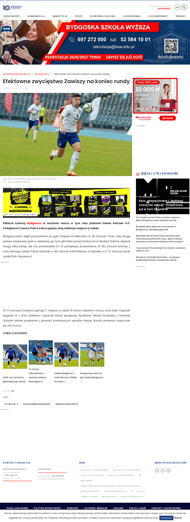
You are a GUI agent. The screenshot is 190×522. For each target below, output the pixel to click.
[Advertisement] (65, 284)
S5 (131, 491)
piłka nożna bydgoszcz (36, 404)
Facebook (157, 470)
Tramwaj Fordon (89, 497)
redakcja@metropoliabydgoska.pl (17, 481)
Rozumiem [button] (166, 518)
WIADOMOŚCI (12, 16)
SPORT (79, 16)
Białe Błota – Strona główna (127, 470)
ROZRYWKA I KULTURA (102, 16)
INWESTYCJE (60, 16)
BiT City (140, 491)
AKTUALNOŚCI (42, 74)
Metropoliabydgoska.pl (16, 74)
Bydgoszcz (164, 8)
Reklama (118, 508)
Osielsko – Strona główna (121, 475)
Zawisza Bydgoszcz (67, 404)
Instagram (168, 470)
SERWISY (181, 16)
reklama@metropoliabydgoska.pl (52, 472)
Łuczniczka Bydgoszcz (115, 491)
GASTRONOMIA (131, 16)
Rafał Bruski (86, 481)
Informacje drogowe (177, 7)
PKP (140, 475)
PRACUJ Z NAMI (137, 508)
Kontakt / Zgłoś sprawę (166, 508)
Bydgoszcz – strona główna (95, 470)
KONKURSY (73, 508)
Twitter (162, 470)
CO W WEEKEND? (158, 16)
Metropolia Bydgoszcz (132, 497)
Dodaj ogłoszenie (17, 508)
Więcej (178, 517)
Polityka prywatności (47, 508)
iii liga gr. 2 (11, 404)
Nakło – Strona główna (92, 475)
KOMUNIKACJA (36, 16)
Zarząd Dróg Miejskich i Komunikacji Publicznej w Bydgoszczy (111, 486)
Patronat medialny (96, 508)
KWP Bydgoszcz (109, 497)
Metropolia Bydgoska (12, 7)
